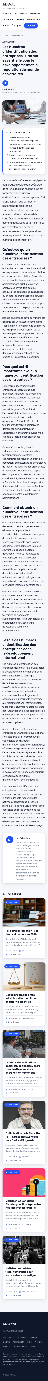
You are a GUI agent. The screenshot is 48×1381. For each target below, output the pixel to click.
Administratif (33, 19)
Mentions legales (21, 1346)
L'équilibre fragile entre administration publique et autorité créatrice (20, 998)
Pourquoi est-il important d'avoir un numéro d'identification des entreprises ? (25, 147)
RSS (33, 1346)
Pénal (6, 25)
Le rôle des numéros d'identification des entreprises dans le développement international (25, 165)
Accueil (7, 13)
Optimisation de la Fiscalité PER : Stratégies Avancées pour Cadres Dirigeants (22, 1137)
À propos (16, 25)
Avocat (23, 13)
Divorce (20, 19)
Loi (15, 13)
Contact (31, 25)
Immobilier (34, 13)
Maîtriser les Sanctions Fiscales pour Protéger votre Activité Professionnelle (23, 1204)
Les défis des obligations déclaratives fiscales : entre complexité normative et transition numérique (23, 1068)
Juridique (8, 19)
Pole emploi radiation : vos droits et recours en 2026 (21, 932)
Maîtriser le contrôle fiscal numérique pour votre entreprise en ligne (20, 1272)
